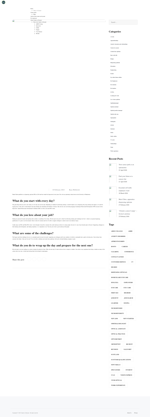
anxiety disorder (118, 236)
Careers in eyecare (20, 190)
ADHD (130, 231)
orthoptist (116, 344)
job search (128, 298)
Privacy (136, 413)
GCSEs (112, 92)
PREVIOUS (22, 275)
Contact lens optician (115, 51)
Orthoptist (112, 121)
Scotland (115, 354)
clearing (115, 252)
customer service (118, 262)
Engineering (113, 70)
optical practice (118, 334)
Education (112, 66)
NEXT (98, 275)
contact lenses (117, 257)
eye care (127, 288)
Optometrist (113, 118)
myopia (126, 303)
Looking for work (114, 95)
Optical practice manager (116, 110)
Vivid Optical (116, 380)
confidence (129, 252)
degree (114, 267)
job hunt (114, 298)
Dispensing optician (34, 190)
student (129, 370)
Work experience (114, 151)
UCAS (113, 375)
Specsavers (115, 370)
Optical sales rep (114, 114)
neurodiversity (117, 313)
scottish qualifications (121, 360)
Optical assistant (114, 107)
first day (114, 293)
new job (114, 318)
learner (114, 303)
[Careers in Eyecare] (3, 2)
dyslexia (114, 282)
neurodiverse (116, 308)
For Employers (113, 81)
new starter (128, 318)
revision (114, 349)
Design (112, 59)
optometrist (116, 339)
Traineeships (113, 143)
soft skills (115, 365)
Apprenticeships (114, 40)
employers (128, 282)
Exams (112, 73)
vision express (126, 375)
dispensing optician (119, 272)
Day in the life (113, 55)
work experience (118, 385)
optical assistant (118, 329)
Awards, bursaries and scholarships (118, 44)
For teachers (113, 88)
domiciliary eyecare (119, 277)
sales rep (127, 349)
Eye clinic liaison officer (116, 77)
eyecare (114, 288)
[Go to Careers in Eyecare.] (83, 10)
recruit (129, 344)
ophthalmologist (118, 323)
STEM (112, 125)
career (125, 246)
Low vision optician (115, 99)
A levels (112, 36)
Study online (113, 136)
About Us (129, 413)
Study (111, 132)
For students (113, 84)
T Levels (112, 140)
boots (113, 246)
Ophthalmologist (114, 103)
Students (112, 129)
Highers (127, 293)
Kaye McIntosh (74, 190)
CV (132, 262)
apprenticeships (117, 241)
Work (44, 190)
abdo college (117, 231)
